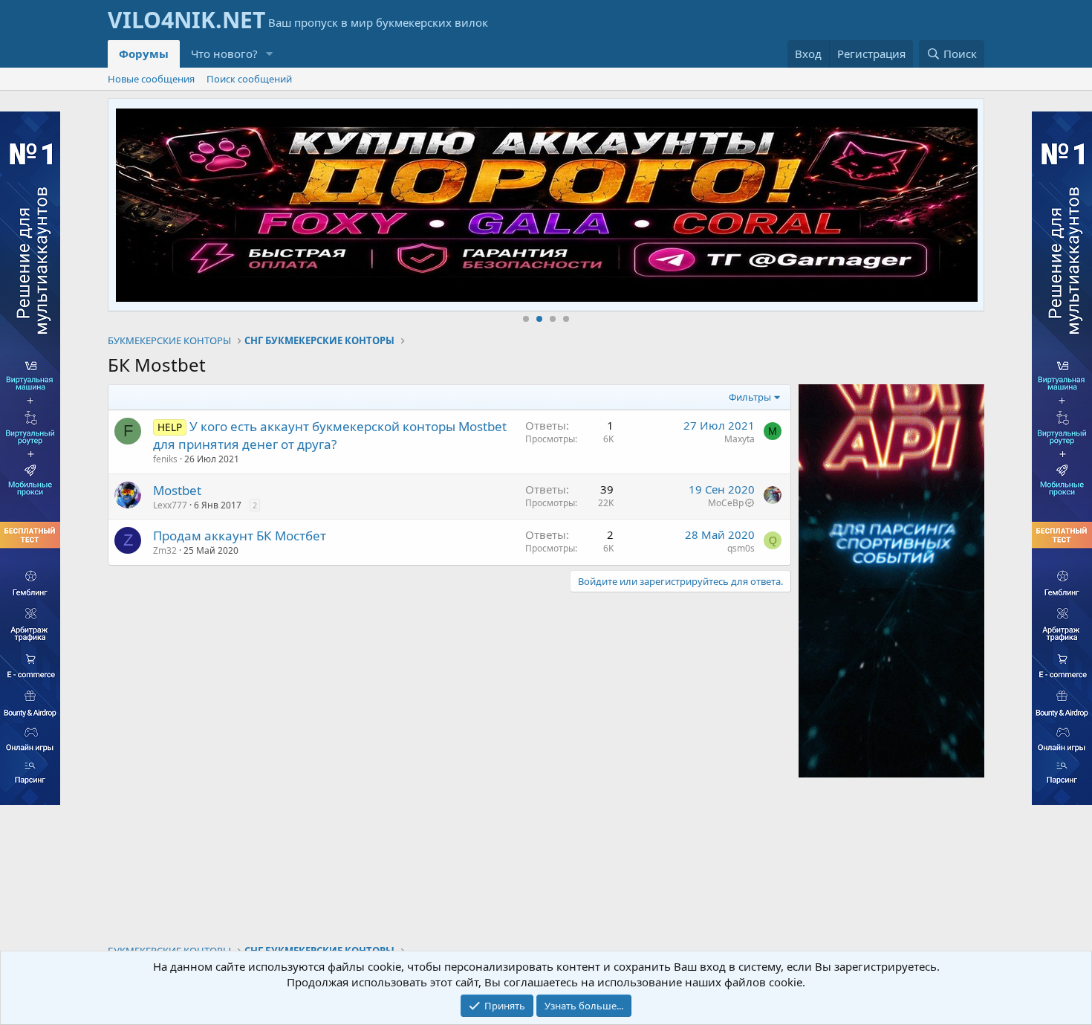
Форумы (144, 53)
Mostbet (177, 490)
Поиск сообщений (249, 78)
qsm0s (741, 548)
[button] (269, 54)
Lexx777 (170, 505)
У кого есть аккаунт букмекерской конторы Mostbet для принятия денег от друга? (330, 435)
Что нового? (224, 53)
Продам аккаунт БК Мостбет (239, 535)
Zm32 (165, 550)
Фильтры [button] (750, 397)
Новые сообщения (151, 78)
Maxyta (739, 439)
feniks (165, 459)
